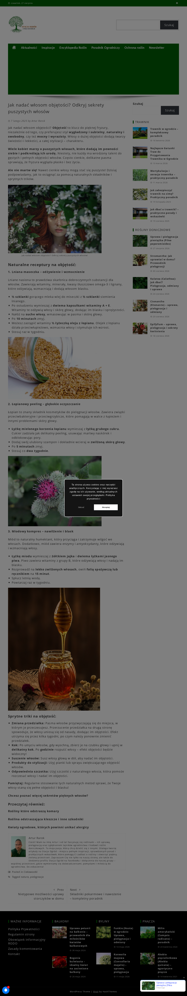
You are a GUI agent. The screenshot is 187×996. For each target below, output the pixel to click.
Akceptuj (106, 507)
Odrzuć (81, 507)
